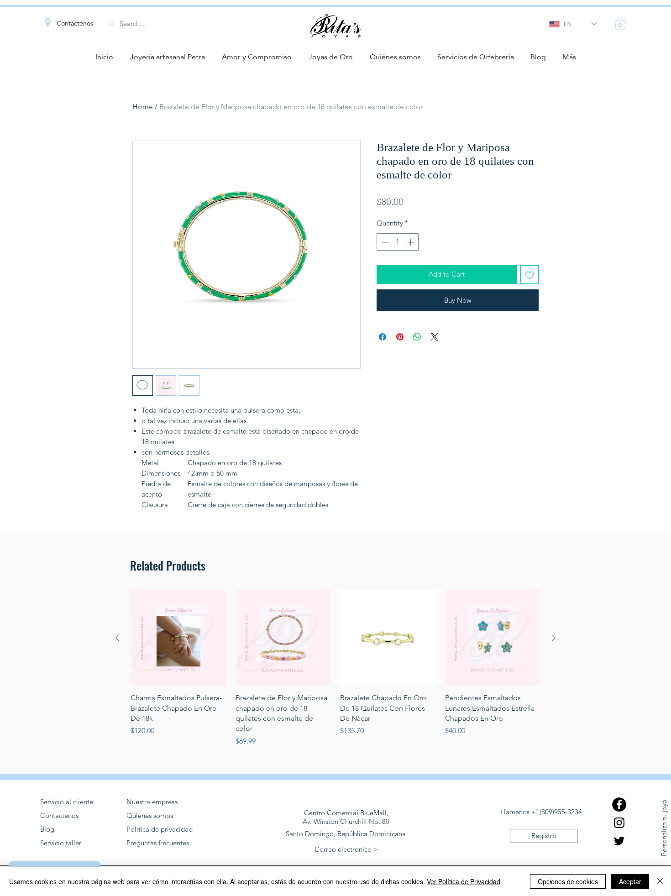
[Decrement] (384, 242)
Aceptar (630, 881)
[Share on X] (434, 336)
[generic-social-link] (619, 804)
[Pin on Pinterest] (399, 336)
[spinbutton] (397, 242)
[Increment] (411, 242)
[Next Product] (553, 637)
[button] (620, 23)
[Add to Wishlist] (529, 274)
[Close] (660, 881)
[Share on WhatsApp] (417, 336)
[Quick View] (178, 638)
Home (142, 106)
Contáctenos (75, 23)
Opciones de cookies (568, 881)
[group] (335, 668)
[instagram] (619, 823)
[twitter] (619, 841)
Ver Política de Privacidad (463, 881)
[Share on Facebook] (382, 336)
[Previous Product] (117, 637)
